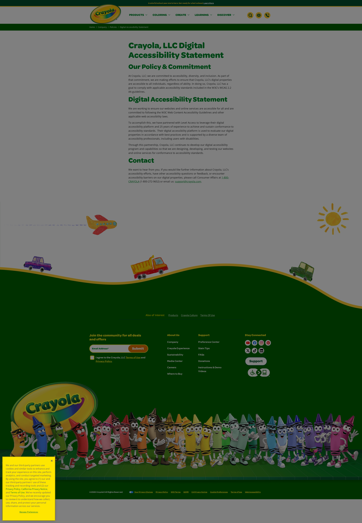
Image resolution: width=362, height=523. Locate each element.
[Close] (52, 461)
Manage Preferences (29, 512)
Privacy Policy (13, 489)
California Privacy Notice (34, 489)
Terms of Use (17, 492)
